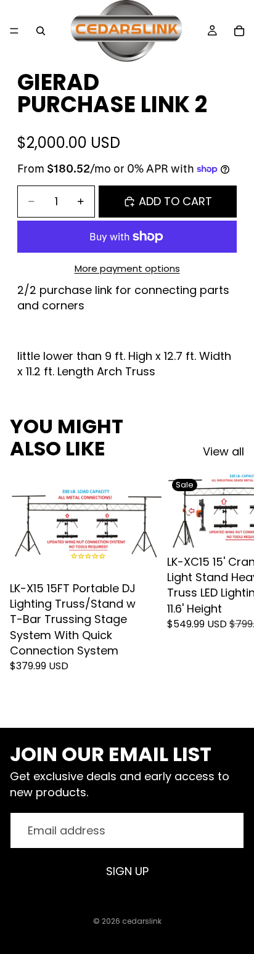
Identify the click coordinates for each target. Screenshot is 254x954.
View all (223, 451)
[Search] (40, 30)
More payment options (127, 268)
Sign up (127, 871)
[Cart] (239, 30)
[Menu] (14, 31)
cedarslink (142, 921)
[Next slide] (230, 590)
